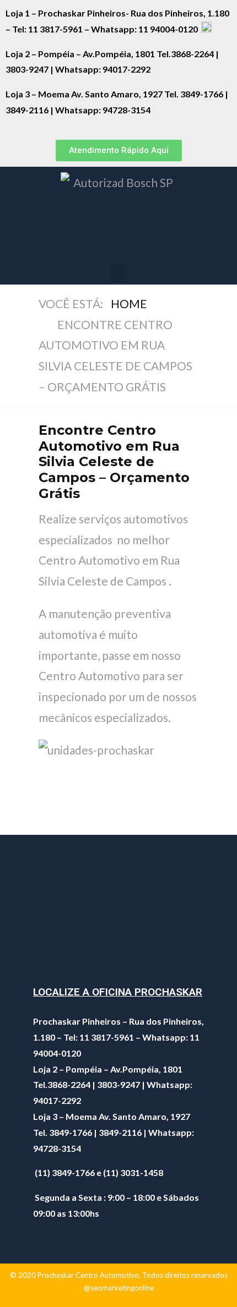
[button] (119, 150)
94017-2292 (126, 69)
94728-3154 (127, 110)
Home (129, 303)
